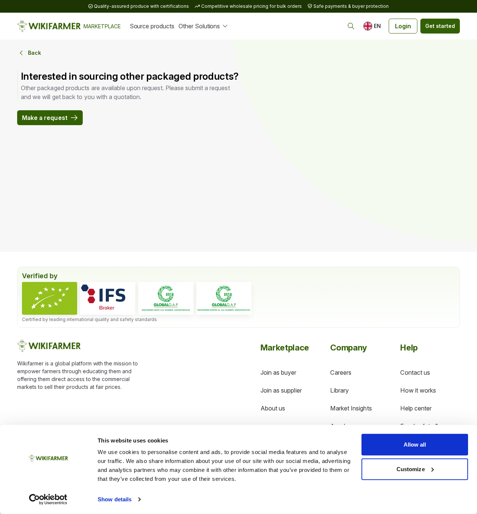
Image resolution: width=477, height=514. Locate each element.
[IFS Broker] (107, 298)
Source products (152, 26)
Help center (416, 408)
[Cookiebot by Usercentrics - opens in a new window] (48, 499)
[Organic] (49, 298)
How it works (418, 390)
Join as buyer (278, 372)
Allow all (415, 444)
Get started (440, 26)
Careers (340, 372)
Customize (411, 469)
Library (339, 390)
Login (403, 26)
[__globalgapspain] (224, 298)
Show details (115, 499)
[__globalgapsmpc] (165, 298)
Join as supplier (281, 390)
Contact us (415, 372)
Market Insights (351, 408)
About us (272, 408)
